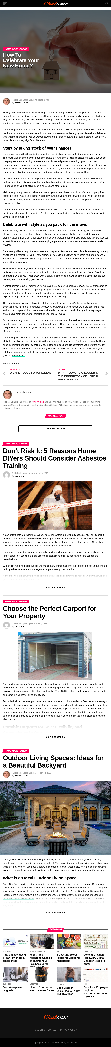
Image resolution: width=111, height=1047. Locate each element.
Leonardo (19, 476)
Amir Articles (38, 402)
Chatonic (39, 1030)
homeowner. (18, 355)
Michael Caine (21, 103)
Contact (52, 1030)
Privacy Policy (68, 1030)
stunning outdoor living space (52, 884)
